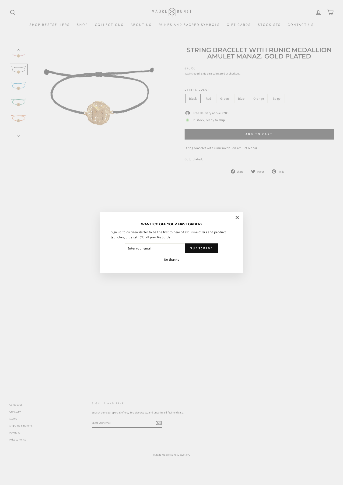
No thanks (171, 259)
